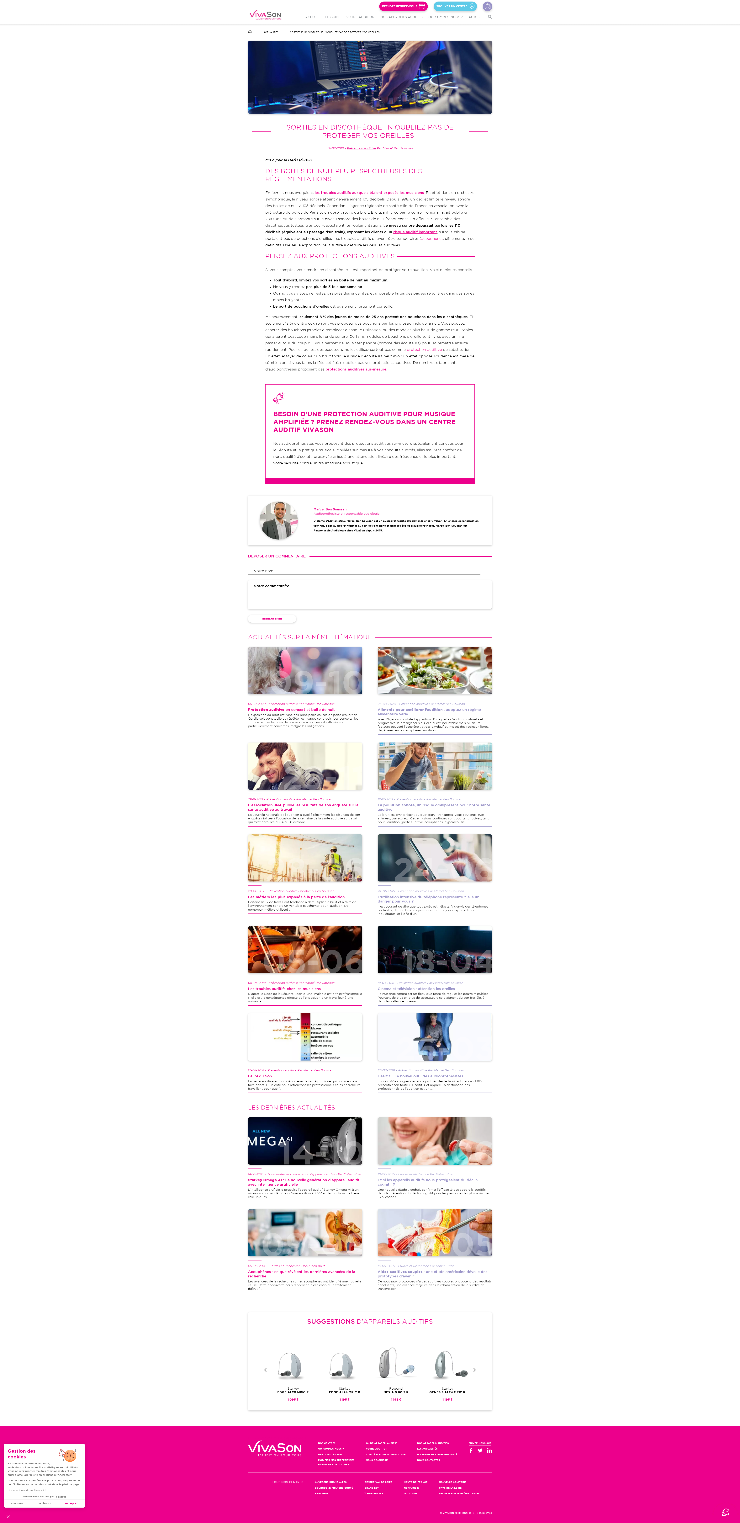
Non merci (17, 1503)
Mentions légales (330, 1455)
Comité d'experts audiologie (386, 1455)
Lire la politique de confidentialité (27, 1490)
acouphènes (432, 238)
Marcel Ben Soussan (330, 509)
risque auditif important (415, 232)
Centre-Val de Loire (378, 1482)
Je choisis (44, 1503)
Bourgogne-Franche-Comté (334, 1488)
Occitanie (410, 1494)
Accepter (71, 1503)
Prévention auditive (361, 148)
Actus (473, 17)
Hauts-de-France (415, 1482)
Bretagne (321, 1494)
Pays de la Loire (450, 1488)
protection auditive (424, 349)
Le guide (333, 17)
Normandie (411, 1488)
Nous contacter (487, 6)
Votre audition (360, 17)
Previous (265, 1370)
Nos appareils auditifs (401, 17)
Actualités (270, 32)
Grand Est (372, 1488)
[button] (8, 1516)
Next (475, 1370)
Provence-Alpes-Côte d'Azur (459, 1494)
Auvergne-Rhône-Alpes (331, 1482)
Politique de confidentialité (437, 1455)
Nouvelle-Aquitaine (452, 1482)
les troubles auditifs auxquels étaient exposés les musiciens (369, 192)
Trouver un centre (451, 6)
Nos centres (327, 1443)
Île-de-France (374, 1494)
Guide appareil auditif (381, 1443)
